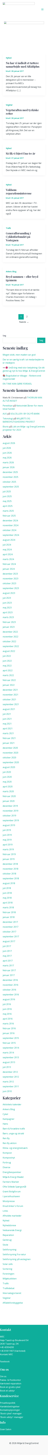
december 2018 (10, 863)
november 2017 (10, 926)
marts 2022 (8, 675)
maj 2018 (7, 897)
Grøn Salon (5, 1429)
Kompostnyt (9, 1157)
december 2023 (10, 573)
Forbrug (7, 1162)
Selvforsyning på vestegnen (17, 1259)
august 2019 (9, 825)
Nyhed (8, 58)
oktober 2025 (9, 481)
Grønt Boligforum (12, 1191)
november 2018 (10, 868)
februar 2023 (9, 622)
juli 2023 (7, 597)
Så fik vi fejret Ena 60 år (20, 153)
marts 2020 (8, 791)
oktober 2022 (9, 641)
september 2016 (11, 994)
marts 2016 (8, 1023)
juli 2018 (7, 888)
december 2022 (10, 631)
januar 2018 (9, 917)
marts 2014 (8, 1052)
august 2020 (9, 767)
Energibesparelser (12, 1172)
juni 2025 (7, 496)
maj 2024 (7, 549)
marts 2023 (8, 617)
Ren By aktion (10, 1143)
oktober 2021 (9, 699)
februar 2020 (9, 796)
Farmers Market (11, 1181)
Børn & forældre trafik (14, 1128)
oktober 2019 (9, 815)
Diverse (6, 1167)
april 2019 (8, 844)
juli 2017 (7, 946)
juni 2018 (7, 892)
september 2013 (11, 1057)
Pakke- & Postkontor (10, 1380)
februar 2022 (9, 680)
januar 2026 (9, 467)
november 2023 (10, 578)
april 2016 (8, 1018)
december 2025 (10, 472)
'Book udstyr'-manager (11, 1417)
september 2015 (11, 1038)
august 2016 (9, 999)
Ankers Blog (11, 271)
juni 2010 (7, 1091)
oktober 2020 (9, 757)
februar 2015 (9, 1042)
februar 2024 (9, 564)
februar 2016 (9, 1028)
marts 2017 (8, 965)
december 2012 (10, 1071)
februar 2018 (9, 912)
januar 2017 (9, 975)
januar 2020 (9, 801)
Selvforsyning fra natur (14, 1254)
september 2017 (11, 936)
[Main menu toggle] (42, 9)
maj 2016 (7, 1013)
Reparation (8, 1235)
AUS (5, 413)
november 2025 (10, 477)
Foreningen (8, 1273)
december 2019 (10, 805)
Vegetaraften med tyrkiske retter (22, 111)
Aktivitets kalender (12, 1104)
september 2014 (11, 1047)
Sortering (7, 1268)
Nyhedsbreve (9, 1225)
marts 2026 (8, 462)
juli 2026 (7, 447)
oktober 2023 (9, 583)
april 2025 (8, 506)
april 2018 (8, 902)
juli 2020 (7, 772)
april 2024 (8, 554)
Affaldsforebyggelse (13, 1302)
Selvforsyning (9, 1249)
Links (5, 1210)
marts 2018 (8, 907)
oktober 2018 (9, 873)
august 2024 (9, 539)
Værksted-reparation (10, 1383)
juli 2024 (7, 544)
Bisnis (6, 426)
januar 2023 (9, 626)
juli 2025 (7, 491)
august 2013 (9, 1062)
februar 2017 (9, 970)
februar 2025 (9, 515)
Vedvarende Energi (12, 1230)
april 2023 (8, 612)
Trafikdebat (8, 1288)
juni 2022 (7, 660)
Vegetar (9, 105)
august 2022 (9, 651)
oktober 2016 (9, 989)
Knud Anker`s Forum (13, 1206)
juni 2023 (7, 602)
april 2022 (8, 670)
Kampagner (8, 1118)
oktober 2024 (9, 530)
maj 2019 (7, 839)
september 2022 (11, 646)
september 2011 (11, 1086)
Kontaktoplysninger (10, 1410)
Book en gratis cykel (10, 1387)
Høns (5, 1123)
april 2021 (8, 728)
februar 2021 (9, 738)
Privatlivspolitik (7, 1402)
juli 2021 (7, 714)
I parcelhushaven (11, 1196)
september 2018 (11, 878)
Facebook (5, 1361)
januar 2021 (9, 743)
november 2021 (10, 694)
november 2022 (10, 636)
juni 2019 (7, 834)
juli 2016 (7, 1004)
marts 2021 (8, 733)
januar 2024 (9, 568)
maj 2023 (7, 607)
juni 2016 (7, 1009)
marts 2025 (8, 510)
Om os (3, 1376)
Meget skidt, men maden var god (19, 354)
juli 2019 (7, 830)
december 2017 (10, 922)
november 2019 (10, 810)
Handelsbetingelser (10, 1406)
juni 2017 (7, 951)
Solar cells (8, 1264)
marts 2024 (8, 559)
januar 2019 (9, 859)
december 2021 (10, 689)
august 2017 (9, 941)
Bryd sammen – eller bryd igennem (22, 278)
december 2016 (10, 980)
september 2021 (11, 704)
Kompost (7, 1152)
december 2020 (10, 747)
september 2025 (11, 486)
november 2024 (10, 525)
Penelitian (8, 405)
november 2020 (10, 752)
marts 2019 (8, 849)
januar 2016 (9, 1033)
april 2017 (8, 960)
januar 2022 (9, 684)
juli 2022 (7, 655)
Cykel (5, 1114)
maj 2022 (7, 665)
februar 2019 (9, 854)
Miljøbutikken (10, 1278)
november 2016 (10, 984)
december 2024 (10, 520)
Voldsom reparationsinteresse (18, 191)
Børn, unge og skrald (13, 1133)
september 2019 (11, 820)
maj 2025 (7, 501)
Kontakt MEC (6, 1354)
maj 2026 (7, 457)
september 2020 (11, 762)
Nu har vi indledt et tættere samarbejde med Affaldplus (22, 64)
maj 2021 (7, 723)
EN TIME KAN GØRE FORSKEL (17, 383)
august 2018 (9, 883)
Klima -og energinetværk (15, 1148)
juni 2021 (7, 718)
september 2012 (11, 1076)
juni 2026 (7, 452)
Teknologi (8, 418)
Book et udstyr (7, 1390)
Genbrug (7, 1239)
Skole (5, 1244)
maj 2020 (7, 781)
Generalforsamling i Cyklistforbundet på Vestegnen (18, 236)
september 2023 (11, 588)
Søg (4, 335)
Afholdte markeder (12, 1215)
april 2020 (8, 786)
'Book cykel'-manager (11, 1413)
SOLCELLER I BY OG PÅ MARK (25, 413)
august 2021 (9, 709)
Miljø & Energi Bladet (13, 1177)
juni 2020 (7, 776)
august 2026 (9, 443)
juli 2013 (7, 1067)
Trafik (8, 228)
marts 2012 (8, 1081)
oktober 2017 (9, 931)
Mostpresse (9, 1201)
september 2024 (11, 535)
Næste (24, 321)
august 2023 (9, 593)
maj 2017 (7, 955)
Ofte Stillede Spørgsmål (14, 1186)
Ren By (6, 1138)
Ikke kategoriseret (12, 1293)
